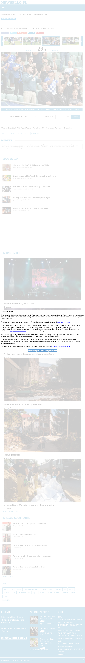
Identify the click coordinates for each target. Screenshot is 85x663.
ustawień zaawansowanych (60, 346)
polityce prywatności (63, 322)
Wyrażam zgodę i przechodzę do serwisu (42, 350)
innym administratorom (18, 331)
